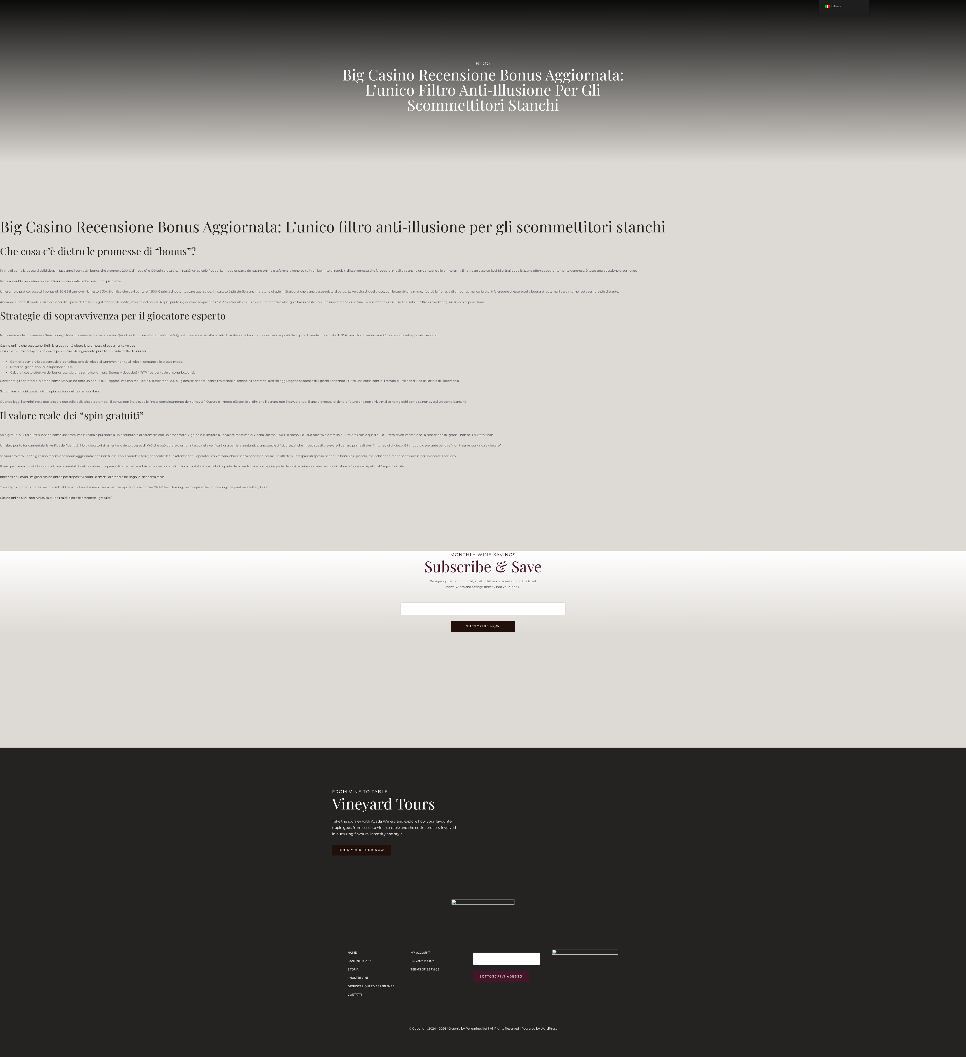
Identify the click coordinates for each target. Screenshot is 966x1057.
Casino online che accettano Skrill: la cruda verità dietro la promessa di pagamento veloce (67, 345)
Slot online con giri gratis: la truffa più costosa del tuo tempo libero (50, 391)
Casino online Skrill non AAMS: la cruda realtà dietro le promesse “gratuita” (56, 498)
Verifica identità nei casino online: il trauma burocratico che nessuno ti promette (60, 281)
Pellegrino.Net (476, 1028)
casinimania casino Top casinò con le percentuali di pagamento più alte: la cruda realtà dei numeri (73, 351)
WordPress (549, 1028)
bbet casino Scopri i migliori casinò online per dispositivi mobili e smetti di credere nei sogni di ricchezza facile (82, 477)
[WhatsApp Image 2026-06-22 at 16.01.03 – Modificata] (585, 951)
